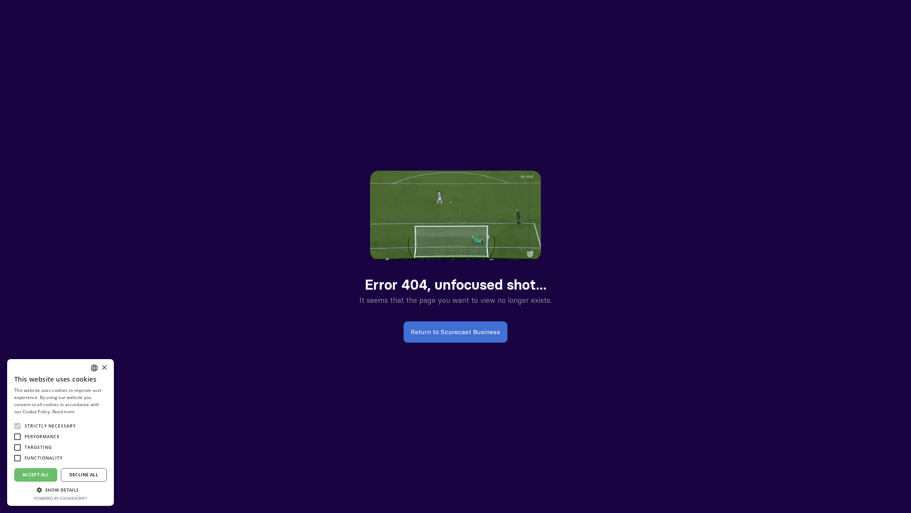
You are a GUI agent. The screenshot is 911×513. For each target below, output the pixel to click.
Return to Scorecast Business (455, 332)
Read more (63, 412)
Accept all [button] (35, 475)
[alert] (60, 432)
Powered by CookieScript (60, 498)
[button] (60, 490)
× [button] (104, 367)
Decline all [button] (83, 475)
